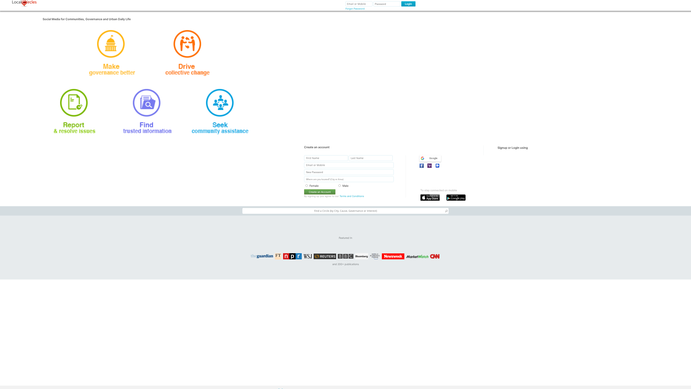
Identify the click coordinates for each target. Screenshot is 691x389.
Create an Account (320, 191)
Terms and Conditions (352, 196)
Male (345, 185)
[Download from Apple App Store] (432, 198)
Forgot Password (355, 8)
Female (314, 185)
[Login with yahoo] (430, 166)
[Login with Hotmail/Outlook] (438, 166)
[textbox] (345, 211)
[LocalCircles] (24, 3)
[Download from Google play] (458, 198)
